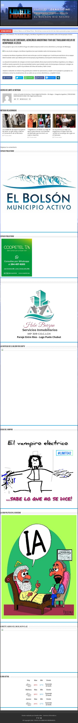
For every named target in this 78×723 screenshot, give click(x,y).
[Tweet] (19, 77)
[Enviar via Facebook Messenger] (50, 77)
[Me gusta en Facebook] (39, 77)
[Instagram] (39, 718)
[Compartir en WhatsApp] (29, 77)
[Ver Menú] (3, 5)
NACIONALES (10, 34)
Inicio (3, 34)
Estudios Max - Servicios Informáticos (45, 715)
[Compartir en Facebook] (7, 77)
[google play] (41, 718)
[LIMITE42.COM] (39, 13)
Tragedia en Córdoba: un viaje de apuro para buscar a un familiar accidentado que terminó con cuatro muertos (39, 132)
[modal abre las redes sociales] (58, 77)
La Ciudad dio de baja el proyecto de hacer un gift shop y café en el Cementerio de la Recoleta (13, 131)
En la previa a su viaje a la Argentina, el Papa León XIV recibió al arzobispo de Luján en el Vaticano (64, 132)
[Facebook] (36, 718)
